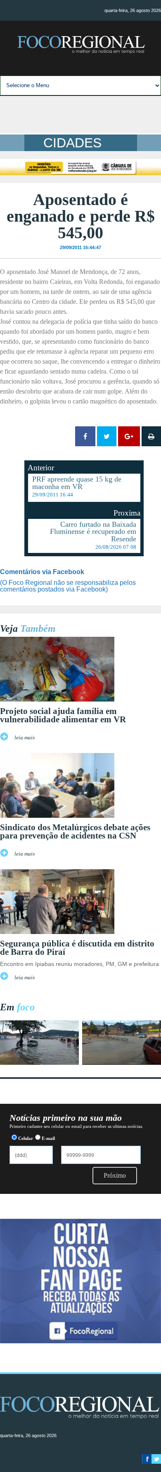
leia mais (24, 738)
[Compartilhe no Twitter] (106, 436)
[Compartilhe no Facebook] (85, 436)
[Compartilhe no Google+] (129, 436)
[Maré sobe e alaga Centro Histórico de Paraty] (39, 1062)
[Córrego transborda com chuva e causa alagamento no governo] (121, 1062)
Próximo (115, 1175)
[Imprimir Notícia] (151, 436)
